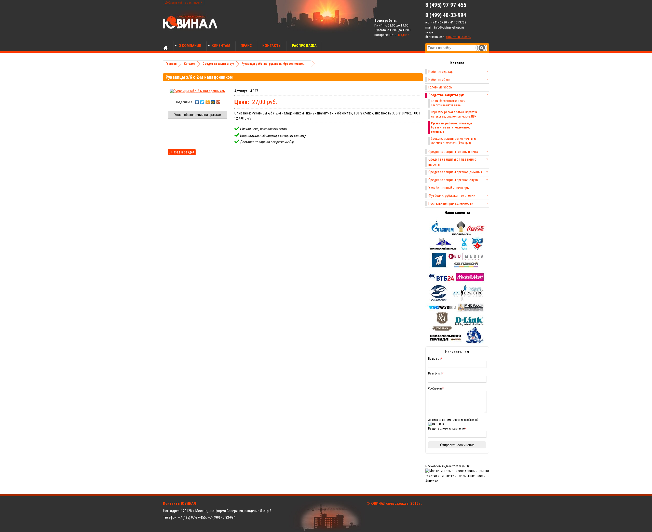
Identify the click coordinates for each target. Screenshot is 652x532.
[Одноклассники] (207, 102)
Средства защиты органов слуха (453, 180)
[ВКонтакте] (197, 102)
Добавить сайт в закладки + (183, 2)
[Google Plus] (218, 102)
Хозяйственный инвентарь (448, 188)
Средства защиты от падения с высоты (452, 161)
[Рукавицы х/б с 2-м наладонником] (197, 91)
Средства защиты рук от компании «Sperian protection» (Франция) (454, 141)
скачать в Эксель (458, 37)
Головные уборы (440, 87)
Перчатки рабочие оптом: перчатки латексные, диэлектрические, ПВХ (454, 114)
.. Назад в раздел (182, 152)
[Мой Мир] (213, 102)
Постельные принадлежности (450, 203)
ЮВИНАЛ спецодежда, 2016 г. (396, 503)
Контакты (271, 45)
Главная (171, 64)
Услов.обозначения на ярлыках (197, 115)
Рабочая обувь (439, 79)
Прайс (246, 45)
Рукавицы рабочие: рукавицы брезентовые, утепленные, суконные (451, 128)
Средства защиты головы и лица (453, 152)
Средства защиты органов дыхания (455, 172)
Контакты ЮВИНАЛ (179, 503)
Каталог (189, 64)
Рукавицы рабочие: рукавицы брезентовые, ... (274, 64)
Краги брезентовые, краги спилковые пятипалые (448, 103)
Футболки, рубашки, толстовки (451, 195)
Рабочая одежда (441, 72)
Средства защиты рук (218, 64)
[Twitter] (202, 102)
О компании (190, 45)
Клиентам (221, 45)
